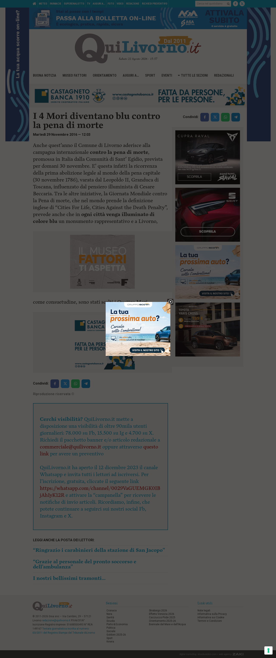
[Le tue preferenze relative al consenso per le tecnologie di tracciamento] (268, 650)
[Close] (170, 302)
